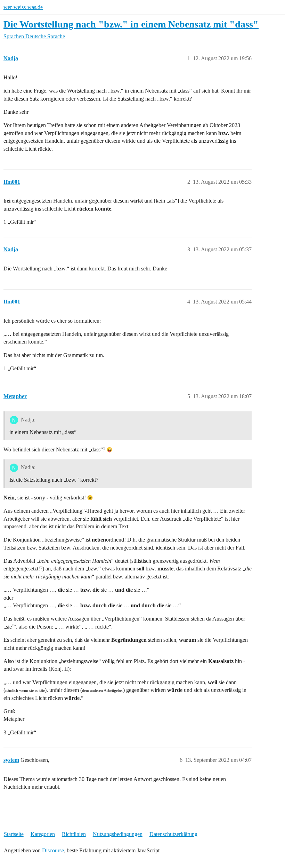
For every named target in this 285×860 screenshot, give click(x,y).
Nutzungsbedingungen (117, 834)
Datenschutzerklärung (173, 834)
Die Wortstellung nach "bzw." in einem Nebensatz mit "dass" (131, 24)
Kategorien (43, 834)
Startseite (14, 834)
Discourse (53, 850)
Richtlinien (74, 834)
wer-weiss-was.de (23, 7)
